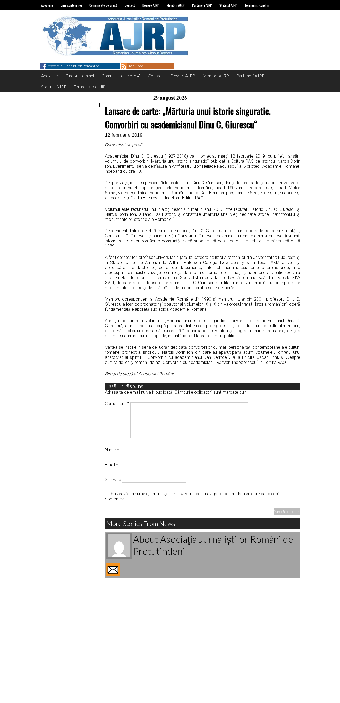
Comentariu (117, 403)
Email (111, 464)
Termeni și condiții (257, 5)
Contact (130, 5)
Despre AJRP (150, 5)
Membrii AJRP (176, 5)
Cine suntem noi (71, 5)
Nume (112, 449)
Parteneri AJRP (202, 5)
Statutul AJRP (228, 5)
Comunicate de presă (103, 5)
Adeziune (47, 5)
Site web (113, 479)
